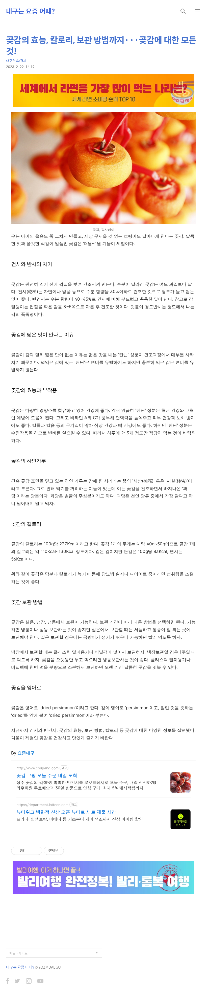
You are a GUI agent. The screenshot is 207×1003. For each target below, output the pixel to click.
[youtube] (40, 981)
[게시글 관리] (36, 851)
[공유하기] (30, 851)
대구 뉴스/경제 (16, 60)
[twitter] (17, 981)
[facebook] (7, 981)
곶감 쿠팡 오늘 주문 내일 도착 (46, 775)
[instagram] (29, 981)
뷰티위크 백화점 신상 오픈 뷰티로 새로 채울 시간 (66, 812)
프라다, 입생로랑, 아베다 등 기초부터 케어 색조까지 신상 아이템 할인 (79, 818)
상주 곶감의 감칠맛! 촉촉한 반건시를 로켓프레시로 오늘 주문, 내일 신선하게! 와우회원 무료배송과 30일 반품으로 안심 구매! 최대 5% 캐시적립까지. (86, 785)
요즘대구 (26, 752)
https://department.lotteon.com (42, 805)
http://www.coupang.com (37, 768)
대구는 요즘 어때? (30, 11)
